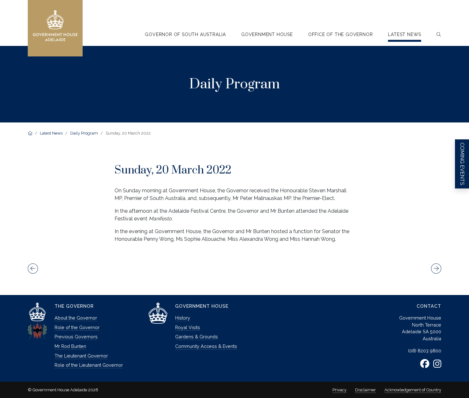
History (182, 318)
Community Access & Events (206, 346)
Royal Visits (187, 327)
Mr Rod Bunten (70, 346)
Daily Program (84, 133)
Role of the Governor (77, 327)
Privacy (339, 389)
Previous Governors (76, 336)
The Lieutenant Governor (81, 355)
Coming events (462, 164)
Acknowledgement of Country (412, 389)
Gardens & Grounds (196, 336)
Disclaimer (365, 389)
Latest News (51, 133)
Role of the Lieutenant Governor (89, 365)
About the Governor (76, 318)
